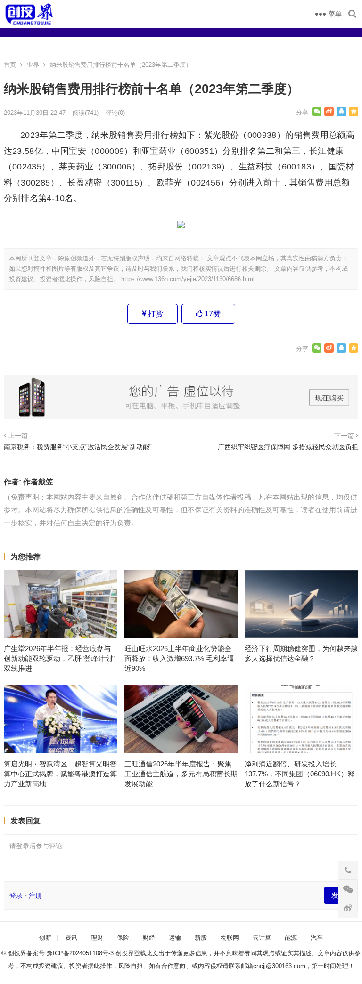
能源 (291, 937)
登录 (16, 895)
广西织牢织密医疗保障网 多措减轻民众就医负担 (288, 447)
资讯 (71, 937)
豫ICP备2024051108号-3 (81, 953)
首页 (10, 64)
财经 (149, 937)
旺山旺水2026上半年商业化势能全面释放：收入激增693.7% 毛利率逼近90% (179, 658)
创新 (45, 937)
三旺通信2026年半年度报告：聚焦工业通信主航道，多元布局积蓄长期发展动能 (181, 774)
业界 (33, 64)
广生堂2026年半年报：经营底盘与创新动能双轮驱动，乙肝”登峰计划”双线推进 (59, 658)
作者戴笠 (38, 482)
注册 (35, 895)
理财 (97, 937)
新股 (201, 937)
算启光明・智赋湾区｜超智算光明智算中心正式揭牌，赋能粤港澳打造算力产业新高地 (60, 774)
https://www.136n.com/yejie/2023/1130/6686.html (188, 278)
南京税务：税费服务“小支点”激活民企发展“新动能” (78, 447)
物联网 (230, 937)
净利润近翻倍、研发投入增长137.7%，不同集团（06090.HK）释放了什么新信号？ (300, 774)
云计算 (262, 937)
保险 (123, 937)
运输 (175, 937)
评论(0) (115, 112)
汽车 (317, 937)
